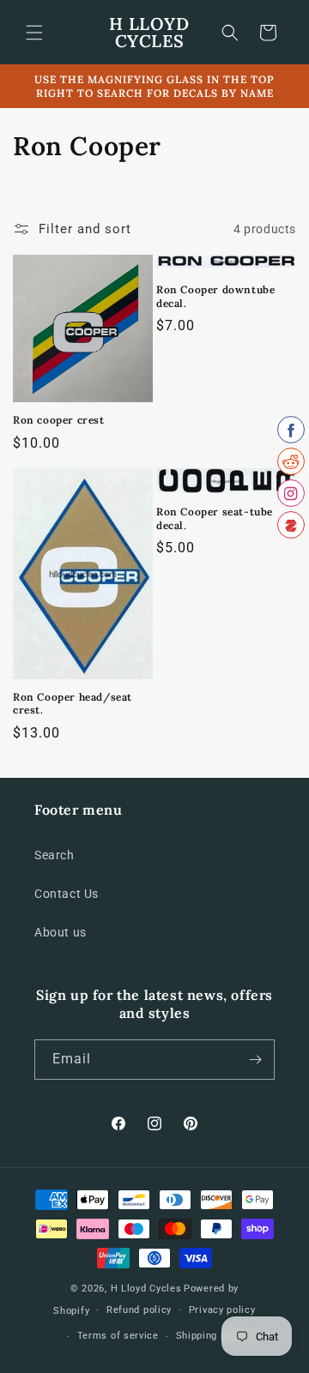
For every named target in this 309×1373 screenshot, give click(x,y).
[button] (34, 32)
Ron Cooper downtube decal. (215, 296)
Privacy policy (222, 1310)
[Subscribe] (255, 1059)
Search (54, 855)
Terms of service (118, 1335)
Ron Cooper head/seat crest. (72, 703)
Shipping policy (213, 1335)
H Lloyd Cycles (146, 1288)
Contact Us (66, 893)
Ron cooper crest (59, 419)
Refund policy (139, 1310)
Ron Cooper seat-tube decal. (214, 518)
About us (60, 932)
